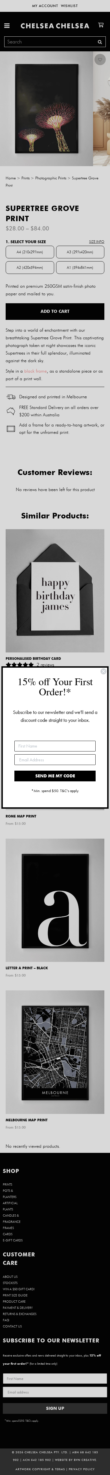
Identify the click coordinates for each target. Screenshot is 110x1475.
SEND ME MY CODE (55, 776)
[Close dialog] (103, 671)
